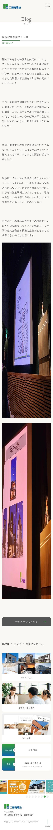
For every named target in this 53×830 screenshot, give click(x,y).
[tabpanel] (26, 787)
